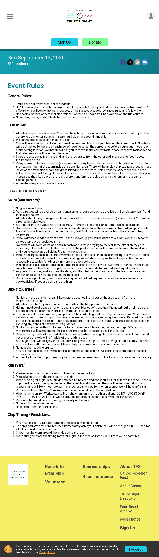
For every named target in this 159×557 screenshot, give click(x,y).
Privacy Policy (47, 552)
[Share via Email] (137, 62)
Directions (19, 64)
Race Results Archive (130, 509)
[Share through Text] (145, 62)
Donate (95, 42)
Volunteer (55, 482)
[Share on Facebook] (123, 62)
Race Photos (130, 519)
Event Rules (54, 473)
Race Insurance (98, 476)
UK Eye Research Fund (133, 475)
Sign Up (64, 42)
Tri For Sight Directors (129, 496)
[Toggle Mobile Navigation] (10, 16)
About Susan (130, 486)
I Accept (136, 549)
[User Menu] (151, 15)
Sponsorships (96, 466)
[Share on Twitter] (130, 62)
